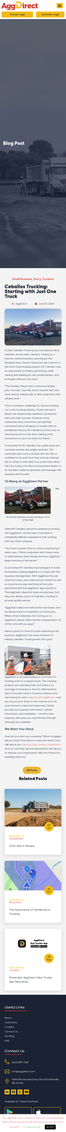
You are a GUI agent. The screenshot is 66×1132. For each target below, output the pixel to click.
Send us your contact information (42, 744)
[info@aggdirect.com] (7, 1071)
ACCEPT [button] (50, 1127)
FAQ (7, 1040)
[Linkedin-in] (7, 1091)
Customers (11, 1022)
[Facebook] (13, 1091)
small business (22, 279)
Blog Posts (15, 902)
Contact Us (11, 1031)
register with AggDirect (41, 697)
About (8, 1017)
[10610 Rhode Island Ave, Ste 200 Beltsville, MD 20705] (7, 1081)
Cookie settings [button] (32, 1127)
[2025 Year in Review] (33, 808)
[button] (60, 5)
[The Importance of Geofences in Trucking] (33, 875)
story (37, 279)
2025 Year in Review (22, 845)
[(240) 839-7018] (7, 1061)
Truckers (14, 970)
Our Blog (9, 1036)
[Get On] (9, 1112)
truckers (48, 279)
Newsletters (16, 838)
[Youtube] (26, 1091)
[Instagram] (19, 1091)
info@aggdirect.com (23, 1071)
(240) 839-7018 (20, 1062)
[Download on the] (38, 1112)
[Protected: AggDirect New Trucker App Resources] (33, 943)
